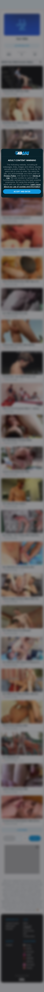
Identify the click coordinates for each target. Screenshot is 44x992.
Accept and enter (22, 192)
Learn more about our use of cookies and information (22, 185)
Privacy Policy (10, 176)
